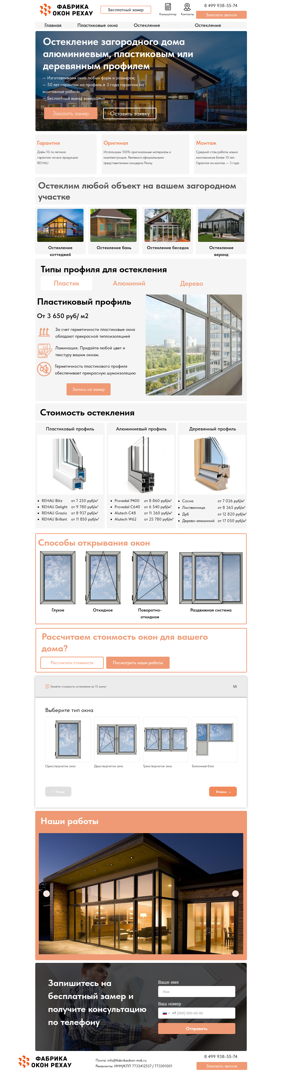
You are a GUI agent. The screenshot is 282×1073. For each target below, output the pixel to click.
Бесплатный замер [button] (126, 9)
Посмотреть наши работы (138, 662)
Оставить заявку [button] (130, 113)
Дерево (191, 283)
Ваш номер (169, 1003)
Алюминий (129, 283)
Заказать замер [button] (71, 113)
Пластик (66, 283)
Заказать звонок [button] (221, 14)
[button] (168, 7)
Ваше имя (168, 982)
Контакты (187, 14)
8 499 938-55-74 (220, 5)
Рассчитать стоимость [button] (72, 662)
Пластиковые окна (97, 25)
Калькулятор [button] (167, 14)
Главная (53, 25)
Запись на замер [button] (88, 389)
